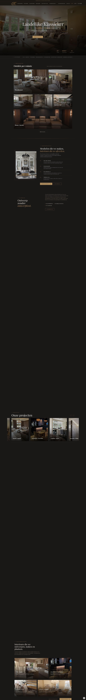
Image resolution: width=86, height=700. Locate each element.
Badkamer (38, 3)
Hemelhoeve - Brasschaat (37, 438)
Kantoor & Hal (45, 3)
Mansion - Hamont (17, 438)
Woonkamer (20, 3)
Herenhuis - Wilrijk (74, 438)
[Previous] (71, 415)
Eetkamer (26, 3)
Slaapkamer (32, 3)
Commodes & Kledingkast (70, 57)
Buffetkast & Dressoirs (33, 57)
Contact (68, 3)
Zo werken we (50, 209)
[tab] (37, 53)
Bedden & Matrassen (45, 57)
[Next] (74, 415)
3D (72, 3)
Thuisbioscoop (52, 3)
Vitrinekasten (23, 57)
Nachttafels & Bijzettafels (57, 57)
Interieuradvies (61, 3)
